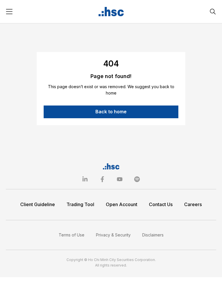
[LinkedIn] (85, 179)
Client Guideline (37, 204)
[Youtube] (120, 179)
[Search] (212, 11)
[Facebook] (102, 179)
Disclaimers (153, 234)
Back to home (111, 111)
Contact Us (161, 204)
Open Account (121, 204)
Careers (193, 204)
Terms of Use (71, 234)
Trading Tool (80, 204)
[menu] (9, 11)
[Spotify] (137, 179)
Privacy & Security (113, 234)
